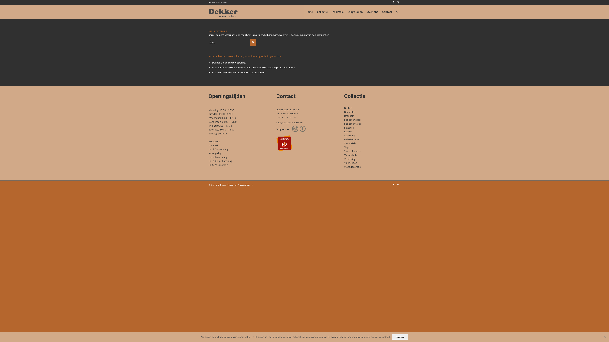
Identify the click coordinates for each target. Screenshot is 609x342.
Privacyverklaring (245, 185)
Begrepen (400, 337)
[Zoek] (397, 12)
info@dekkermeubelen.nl (289, 122)
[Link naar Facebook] (393, 2)
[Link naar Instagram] (398, 2)
